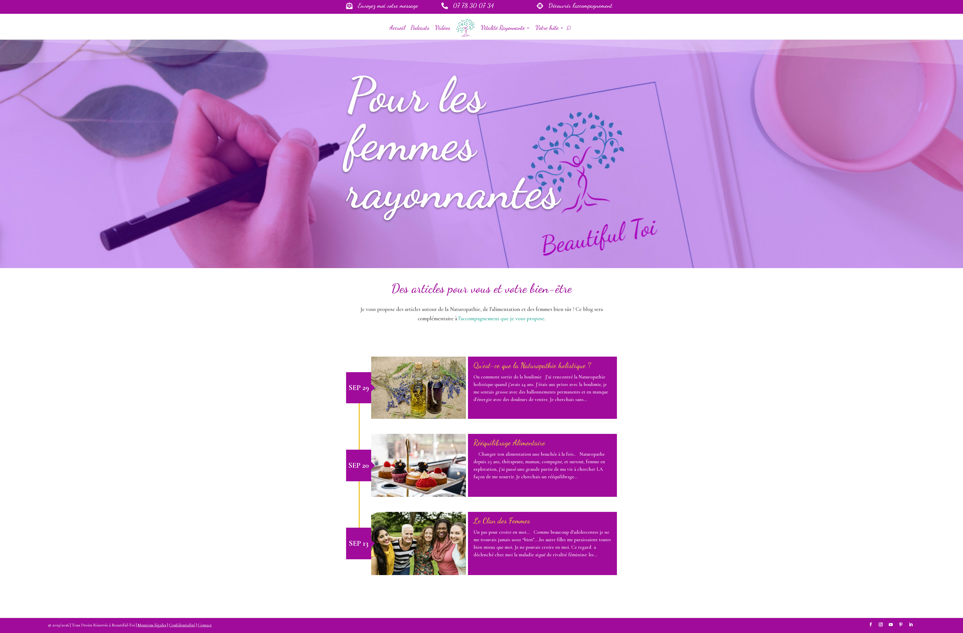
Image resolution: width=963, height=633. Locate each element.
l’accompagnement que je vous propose (501, 318)
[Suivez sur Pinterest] (901, 624)
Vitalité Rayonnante (503, 27)
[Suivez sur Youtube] (891, 624)
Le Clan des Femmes (501, 520)
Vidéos (442, 27)
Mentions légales (152, 625)
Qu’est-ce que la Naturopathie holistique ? (532, 365)
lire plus (418, 388)
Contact (205, 625)
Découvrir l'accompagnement (580, 5)
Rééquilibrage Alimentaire (509, 442)
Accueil (397, 27)
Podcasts (420, 27)
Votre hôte (547, 27)
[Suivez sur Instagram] (881, 624)
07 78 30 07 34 (473, 5)
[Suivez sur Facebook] (871, 624)
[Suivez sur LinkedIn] (911, 624)
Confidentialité (182, 625)
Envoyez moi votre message (388, 5)
